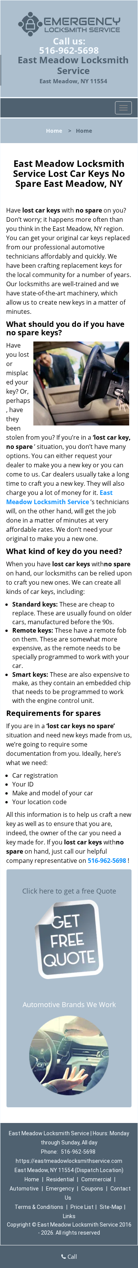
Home (54, 130)
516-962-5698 (69, 50)
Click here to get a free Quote (69, 890)
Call (71, 1256)
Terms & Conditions (39, 1207)
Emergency (60, 1189)
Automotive (24, 1189)
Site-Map (111, 1207)
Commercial (96, 1179)
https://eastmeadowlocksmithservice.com (69, 1161)
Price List (82, 1207)
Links (69, 1216)
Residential (60, 1179)
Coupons (92, 1189)
